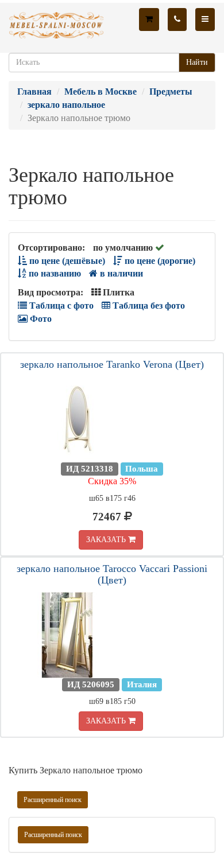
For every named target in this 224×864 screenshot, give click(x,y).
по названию (53, 273)
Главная (34, 91)
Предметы (170, 91)
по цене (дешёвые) (66, 261)
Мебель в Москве (100, 91)
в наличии (120, 273)
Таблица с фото (60, 305)
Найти (197, 62)
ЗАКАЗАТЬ (107, 539)
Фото (40, 319)
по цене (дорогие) (158, 261)
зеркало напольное (66, 105)
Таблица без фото (147, 305)
